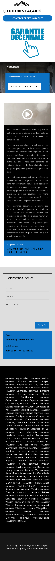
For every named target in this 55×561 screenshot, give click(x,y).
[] (33, 123)
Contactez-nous (24, 86)
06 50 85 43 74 (21, 248)
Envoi (42, 325)
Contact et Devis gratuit (27, 18)
